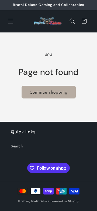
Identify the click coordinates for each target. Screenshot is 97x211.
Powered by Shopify (65, 201)
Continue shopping (49, 92)
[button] (11, 21)
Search (17, 146)
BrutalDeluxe (40, 201)
